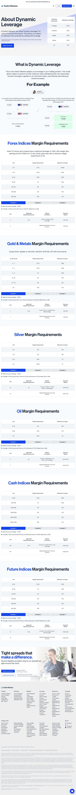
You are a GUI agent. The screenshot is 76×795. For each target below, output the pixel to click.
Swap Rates (4, 698)
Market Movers (56, 701)
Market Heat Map (18, 723)
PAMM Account (43, 707)
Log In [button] (58, 6)
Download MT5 (17, 695)
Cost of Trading (5, 695)
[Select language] (53, 6)
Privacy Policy (15, 750)
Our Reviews (68, 695)
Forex (28, 695)
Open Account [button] (67, 6)
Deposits (41, 701)
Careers (67, 698)
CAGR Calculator (31, 733)
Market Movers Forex (56, 703)
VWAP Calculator (56, 726)
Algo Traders (4, 701)
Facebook (69, 726)
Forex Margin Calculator (4, 728)
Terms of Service (38, 785)
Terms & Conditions (6, 750)
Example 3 (63, 202)
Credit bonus (68, 710)
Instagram (69, 723)
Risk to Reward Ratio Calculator (43, 734)
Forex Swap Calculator (17, 731)
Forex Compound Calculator (31, 735)
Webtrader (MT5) (18, 699)
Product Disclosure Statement (36, 750)
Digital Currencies (31, 705)
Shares (28, 707)
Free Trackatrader (69, 708)
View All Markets (31, 693)
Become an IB (68, 699)
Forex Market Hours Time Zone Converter (31, 730)
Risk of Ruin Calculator (42, 731)
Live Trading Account (42, 694)
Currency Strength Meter (18, 726)
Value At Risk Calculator (4, 731)
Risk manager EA (69, 711)
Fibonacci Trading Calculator (56, 728)
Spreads (3, 696)
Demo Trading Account (42, 704)
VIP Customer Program (42, 709)
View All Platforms (18, 693)
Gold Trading (30, 698)
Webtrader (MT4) (18, 698)
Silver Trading (30, 699)
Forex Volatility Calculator (30, 723)
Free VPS (67, 702)
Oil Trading (29, 702)
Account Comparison (42, 713)
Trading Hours (4, 699)
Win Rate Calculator (44, 729)
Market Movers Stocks (56, 706)
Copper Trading (31, 701)
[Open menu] (73, 6)
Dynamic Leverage (44, 702)
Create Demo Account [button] (8, 675)
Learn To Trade (56, 693)
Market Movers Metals (56, 712)
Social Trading (43, 699)
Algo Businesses (69, 701)
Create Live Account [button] (8, 671)
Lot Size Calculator (5, 733)
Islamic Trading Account (43, 697)
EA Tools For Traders (55, 696)
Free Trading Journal (55, 699)
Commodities (30, 696)
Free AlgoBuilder (69, 704)
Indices (28, 704)
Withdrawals (42, 711)
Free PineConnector (68, 706)
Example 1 (13, 202)
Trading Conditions (5, 693)
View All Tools (4, 723)
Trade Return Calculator (55, 731)
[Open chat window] (72, 791)
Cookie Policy (24, 750)
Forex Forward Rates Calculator (31, 726)
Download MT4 (17, 696)
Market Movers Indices (56, 715)
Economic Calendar (18, 724)
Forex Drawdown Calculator (43, 726)
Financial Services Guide (51, 750)
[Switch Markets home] (9, 6)
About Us (67, 693)
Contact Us (67, 696)
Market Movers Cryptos (56, 709)
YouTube (69, 727)
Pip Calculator (17, 729)
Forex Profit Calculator (4, 725)
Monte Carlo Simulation (55, 734)
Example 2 (38, 202)
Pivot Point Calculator (42, 723)
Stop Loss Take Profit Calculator (56, 723)
